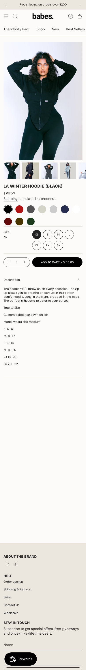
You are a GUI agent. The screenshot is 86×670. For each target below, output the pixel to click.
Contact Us (11, 605)
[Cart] (79, 16)
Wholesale (11, 613)
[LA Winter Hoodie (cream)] (42, 209)
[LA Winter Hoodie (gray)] (53, 209)
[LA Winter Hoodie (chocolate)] (19, 221)
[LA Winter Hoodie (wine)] (8, 221)
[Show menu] (5, 16)
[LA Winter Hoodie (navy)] (65, 209)
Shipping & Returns (17, 589)
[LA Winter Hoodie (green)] (31, 221)
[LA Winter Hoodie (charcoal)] (31, 209)
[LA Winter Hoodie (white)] (76, 209)
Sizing (7, 597)
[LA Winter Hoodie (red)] (19, 209)
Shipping (11, 198)
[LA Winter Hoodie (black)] (8, 209)
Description (12, 280)
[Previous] (5, 5)
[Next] (80, 5)
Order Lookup (13, 582)
